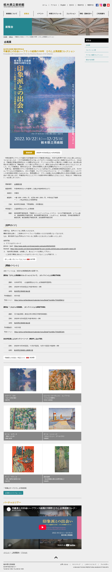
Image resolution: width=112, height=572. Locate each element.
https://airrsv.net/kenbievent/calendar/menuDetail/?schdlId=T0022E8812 (39, 300)
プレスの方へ (104, 564)
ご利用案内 (15, 552)
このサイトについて (90, 564)
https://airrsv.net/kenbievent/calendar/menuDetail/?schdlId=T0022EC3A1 (39, 332)
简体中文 (81, 5)
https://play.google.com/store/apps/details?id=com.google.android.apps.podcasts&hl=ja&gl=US (43, 249)
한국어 (71, 5)
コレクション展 (91, 50)
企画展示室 (18, 184)
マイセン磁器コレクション (94, 55)
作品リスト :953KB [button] (19, 357)
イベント (7, 552)
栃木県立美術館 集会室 (22, 291)
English (63, 5)
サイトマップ (76, 564)
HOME (5, 37)
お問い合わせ (64, 564)
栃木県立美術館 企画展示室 (23, 350)
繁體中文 (91, 5)
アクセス (54, 5)
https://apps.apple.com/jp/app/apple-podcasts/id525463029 (34, 246)
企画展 (88, 45)
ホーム (44, 5)
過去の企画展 (90, 60)
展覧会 (11, 37)
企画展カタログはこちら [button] (13, 493)
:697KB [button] (20, 259)
